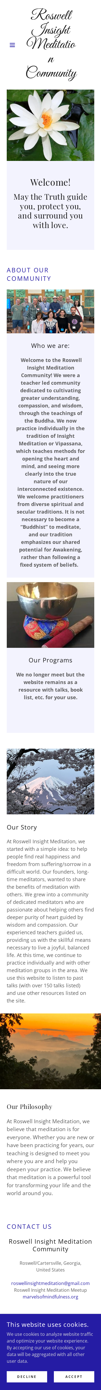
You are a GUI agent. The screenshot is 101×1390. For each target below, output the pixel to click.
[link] (50, 45)
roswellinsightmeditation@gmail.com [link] (50, 1283)
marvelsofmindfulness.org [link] (50, 1297)
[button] (13, 45)
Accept (73, 1376)
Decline (27, 1376)
